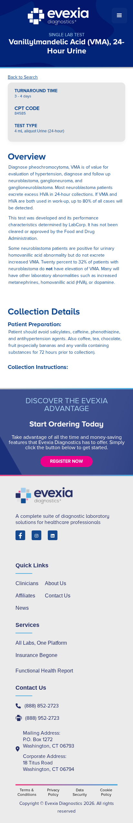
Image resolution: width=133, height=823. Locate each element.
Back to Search (23, 77)
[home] (59, 15)
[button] (119, 15)
